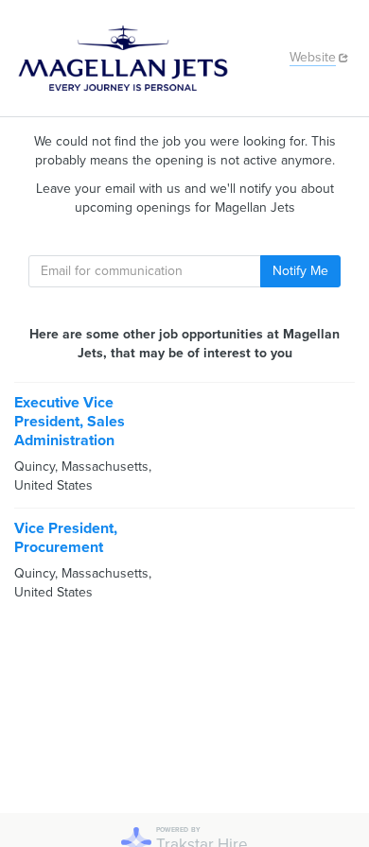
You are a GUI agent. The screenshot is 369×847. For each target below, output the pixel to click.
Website (313, 57)
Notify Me (300, 271)
